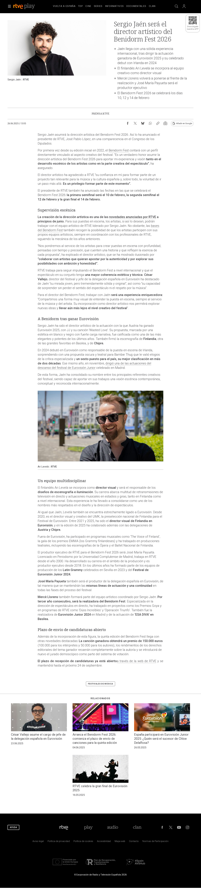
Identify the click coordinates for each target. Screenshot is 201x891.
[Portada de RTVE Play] (24, 6)
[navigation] (104, 6)
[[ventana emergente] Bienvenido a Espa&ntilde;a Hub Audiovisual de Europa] (135, 865)
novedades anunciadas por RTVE (132, 217)
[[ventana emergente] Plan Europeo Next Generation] (65, 865)
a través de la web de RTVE (136, 661)
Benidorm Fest (119, 150)
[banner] (28, 6)
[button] (9, 6)
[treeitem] (64, 6)
